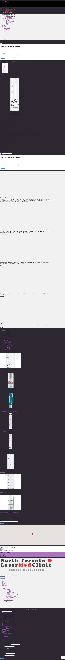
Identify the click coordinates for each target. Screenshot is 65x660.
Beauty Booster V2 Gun (8, 29)
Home (1, 61)
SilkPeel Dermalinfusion (8, 341)
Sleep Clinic (4, 26)
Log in (8, 648)
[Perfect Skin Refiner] (5, 72)
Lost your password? (3, 649)
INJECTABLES (4, 27)
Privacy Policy (4, 585)
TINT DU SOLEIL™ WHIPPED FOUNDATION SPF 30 (8, 411)
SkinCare (14, 61)
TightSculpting (6, 23)
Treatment (5, 61)
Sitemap (5, 39)
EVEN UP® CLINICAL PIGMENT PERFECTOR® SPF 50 (9, 512)
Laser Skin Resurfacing (8, 16)
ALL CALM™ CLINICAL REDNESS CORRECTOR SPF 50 (9, 390)
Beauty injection (7, 28)
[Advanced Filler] (5, 67)
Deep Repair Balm (3, 492)
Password (2, 646)
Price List (4, 32)
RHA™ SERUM (2, 472)
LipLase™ (6, 19)
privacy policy (57, 657)
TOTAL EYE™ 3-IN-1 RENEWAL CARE (6, 431)
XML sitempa (28, 609)
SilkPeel (3, 25)
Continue (2, 154)
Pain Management (7, 22)
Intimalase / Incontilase (10, 333)
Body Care (8, 346)
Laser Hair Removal (7, 15)
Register (2, 658)
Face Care (8, 344)
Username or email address (5, 644)
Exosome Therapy (7, 349)
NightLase (8, 334)
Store (3, 33)
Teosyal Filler (6, 30)
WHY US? (4, 36)
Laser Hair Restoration (8, 17)
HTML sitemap (33, 609)
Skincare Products (7, 34)
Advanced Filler (3, 370)
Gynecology (6, 24)
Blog (5, 38)
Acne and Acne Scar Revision (9, 21)
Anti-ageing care (9, 345)
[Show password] (14, 646)
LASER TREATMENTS (5, 14)
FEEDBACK (4, 4)
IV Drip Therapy (5, 31)
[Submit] (2, 612)
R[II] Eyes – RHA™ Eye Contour (5, 451)
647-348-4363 (2, 549)
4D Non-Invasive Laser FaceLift (9, 18)
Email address (3, 653)
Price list (3, 584)
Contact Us (4, 35)
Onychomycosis (7, 20)
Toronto (8, 61)
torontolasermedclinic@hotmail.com (6, 550)
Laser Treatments (7, 331)
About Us (6, 37)
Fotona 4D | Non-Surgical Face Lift (12, 335)
